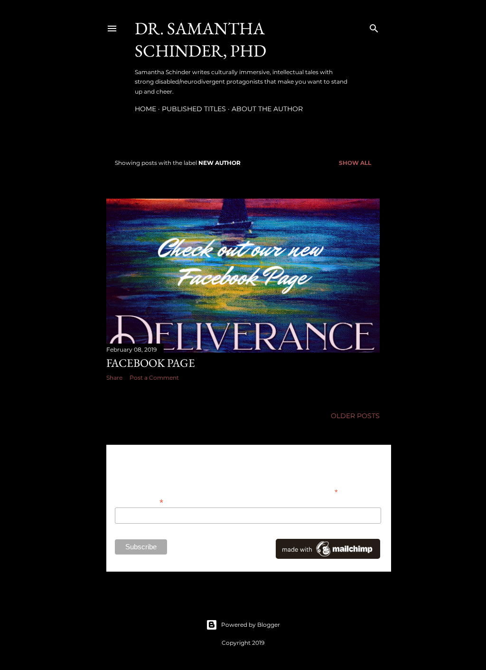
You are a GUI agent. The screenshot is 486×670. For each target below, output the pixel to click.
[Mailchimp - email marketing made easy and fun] (328, 556)
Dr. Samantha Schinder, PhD (200, 39)
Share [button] (114, 377)
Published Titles (194, 109)
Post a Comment (154, 377)
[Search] (374, 26)
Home (145, 109)
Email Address (139, 501)
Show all (355, 162)
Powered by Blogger (250, 624)
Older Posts (355, 416)
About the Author (267, 109)
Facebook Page (150, 362)
